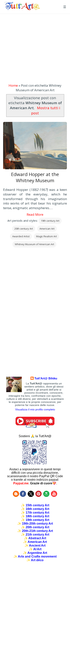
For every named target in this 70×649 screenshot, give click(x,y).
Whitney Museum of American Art (34, 244)
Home (13, 85)
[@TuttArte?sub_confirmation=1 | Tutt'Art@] (35, 426)
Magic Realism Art (46, 236)
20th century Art (23, 228)
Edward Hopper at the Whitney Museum (35, 177)
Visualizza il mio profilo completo (35, 409)
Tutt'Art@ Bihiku (45, 378)
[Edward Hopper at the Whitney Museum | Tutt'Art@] (22, 9)
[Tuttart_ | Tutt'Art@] (31, 495)
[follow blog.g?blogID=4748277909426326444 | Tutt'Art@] (16, 495)
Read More (35, 214)
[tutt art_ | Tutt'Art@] (38, 495)
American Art (46, 228)
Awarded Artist (21, 236)
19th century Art (50, 220)
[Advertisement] (35, 48)
